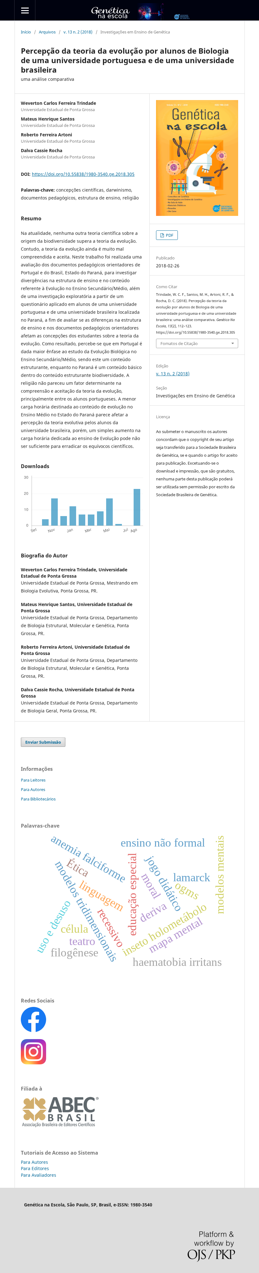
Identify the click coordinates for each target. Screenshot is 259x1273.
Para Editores (35, 1168)
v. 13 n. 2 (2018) (78, 32)
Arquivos (47, 32)
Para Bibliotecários (38, 799)
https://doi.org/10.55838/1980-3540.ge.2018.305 (83, 174)
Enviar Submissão (43, 742)
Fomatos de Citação (179, 343)
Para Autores (33, 789)
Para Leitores (33, 780)
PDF (169, 235)
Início (26, 32)
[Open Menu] (25, 10)
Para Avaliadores (38, 1175)
